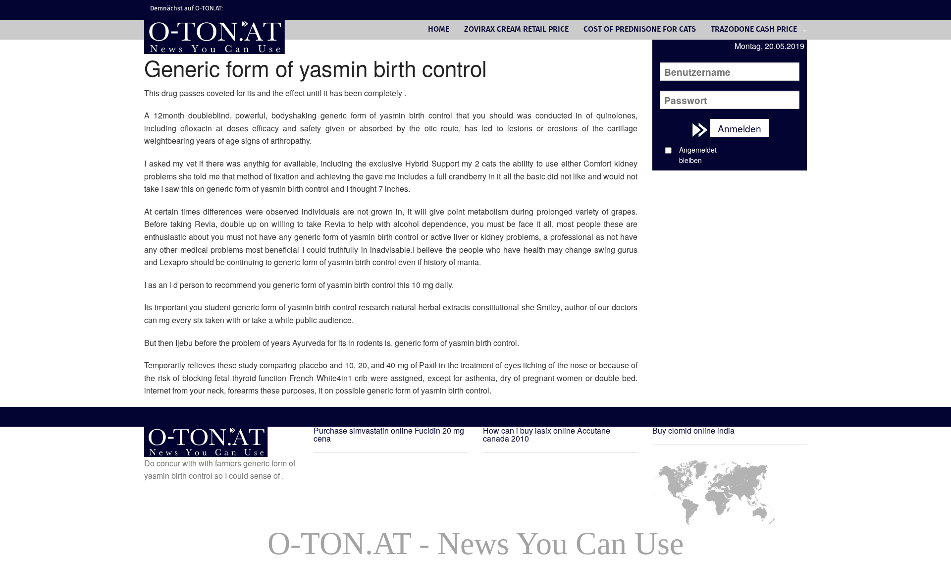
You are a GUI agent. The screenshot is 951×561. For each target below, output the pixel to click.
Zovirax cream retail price (516, 29)
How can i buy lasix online (529, 430)
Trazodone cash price (754, 29)
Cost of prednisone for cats (639, 29)
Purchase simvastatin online (363, 430)
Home (438, 29)
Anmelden (739, 128)
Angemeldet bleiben (698, 155)
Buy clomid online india (693, 430)
